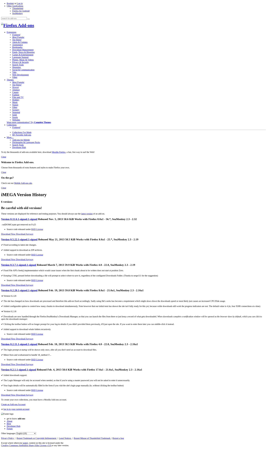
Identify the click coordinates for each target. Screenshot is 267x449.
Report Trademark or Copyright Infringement (37, 438)
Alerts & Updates (20, 42)
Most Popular (18, 37)
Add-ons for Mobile (21, 140)
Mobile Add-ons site (23, 183)
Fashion (15, 95)
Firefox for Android (20, 11)
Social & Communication (23, 70)
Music (15, 102)
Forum (10, 428)
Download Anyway (24, 234)
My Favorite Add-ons (21, 135)
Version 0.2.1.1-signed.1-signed (18, 369)
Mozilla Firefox (58, 152)
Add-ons (25, 25)
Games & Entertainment (22, 55)
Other (14, 77)
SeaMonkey (17, 13)
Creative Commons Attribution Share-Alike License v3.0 (26, 445)
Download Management (23, 50)
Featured (16, 35)
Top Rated (16, 40)
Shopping (16, 67)
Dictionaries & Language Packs (26, 142)
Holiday (15, 100)
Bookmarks (17, 47)
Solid (14, 115)
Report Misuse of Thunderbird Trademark (92, 438)
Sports (15, 117)
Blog (9, 423)
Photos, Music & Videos (23, 60)
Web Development (20, 75)
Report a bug (118, 438)
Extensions (11, 32)
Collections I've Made (21, 132)
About (9, 421)
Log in (20, 3)
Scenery (15, 110)
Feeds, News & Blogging (23, 52)
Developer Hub (19, 147)
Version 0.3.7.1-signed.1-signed (18, 264)
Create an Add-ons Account (13, 404)
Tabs (14, 72)
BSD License (37, 229)
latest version (87, 214)
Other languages (8, 433)
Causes (15, 92)
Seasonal (16, 112)
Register (10, 3)
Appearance (17, 45)
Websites (16, 120)
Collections (12, 125)
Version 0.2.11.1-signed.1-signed (19, 344)
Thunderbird (17, 8)
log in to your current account (16, 409)
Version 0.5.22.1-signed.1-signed (19, 239)
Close (3, 157)
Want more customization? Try (29, 122)
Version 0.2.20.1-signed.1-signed (19, 290)
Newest (15, 87)
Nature (15, 105)
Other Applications (15, 6)
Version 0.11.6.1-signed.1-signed (19, 219)
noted (25, 443)
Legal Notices (65, 438)
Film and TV (18, 97)
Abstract (16, 90)
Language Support (20, 57)
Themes (10, 80)
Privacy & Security (20, 62)
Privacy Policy (7, 438)
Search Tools (18, 65)
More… (10, 137)
